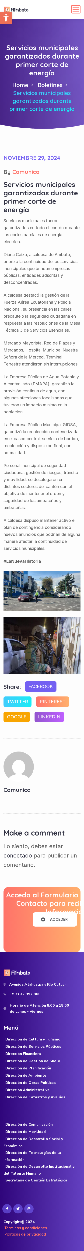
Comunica (25, 172)
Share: (12, 686)
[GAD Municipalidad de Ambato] (17, 9)
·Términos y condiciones (25, 1228)
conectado (18, 855)
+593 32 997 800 (25, 994)
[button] (6, 18)
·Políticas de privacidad (25, 1234)
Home (20, 84)
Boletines (50, 84)
